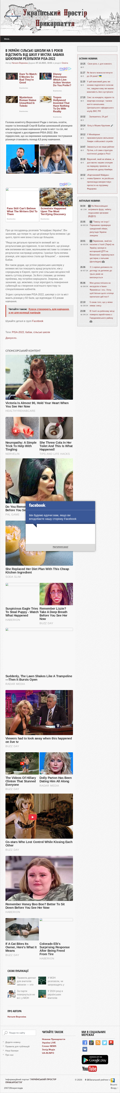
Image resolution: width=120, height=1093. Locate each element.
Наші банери (11, 1050)
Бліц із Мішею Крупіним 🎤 (100, 125)
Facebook (37, 321)
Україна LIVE (49, 1042)
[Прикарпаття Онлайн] (90, 1071)
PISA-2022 (18, 332)
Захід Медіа (48, 1049)
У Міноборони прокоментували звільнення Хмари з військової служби (100, 138)
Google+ (91, 1042)
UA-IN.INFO (48, 1053)
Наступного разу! (60, 547)
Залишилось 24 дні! (98, 116)
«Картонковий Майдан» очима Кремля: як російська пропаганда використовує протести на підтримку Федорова (100, 182)
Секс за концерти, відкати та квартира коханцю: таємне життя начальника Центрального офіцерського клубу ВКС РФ (100, 104)
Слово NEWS (49, 1046)
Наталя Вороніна (20, 63)
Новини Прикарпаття (53, 1039)
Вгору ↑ (114, 1088)
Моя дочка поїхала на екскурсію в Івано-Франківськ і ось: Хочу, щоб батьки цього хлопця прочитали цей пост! (102, 290)
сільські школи (41, 332)
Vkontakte (84, 1049)
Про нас (9, 1055)
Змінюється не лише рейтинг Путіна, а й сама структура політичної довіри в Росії (100, 150)
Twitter (104, 1042)
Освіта (65, 63)
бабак (28, 332)
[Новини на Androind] (95, 1063)
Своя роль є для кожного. (100, 64)
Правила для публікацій (17, 1046)
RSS (97, 1042)
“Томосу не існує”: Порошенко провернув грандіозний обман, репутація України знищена (100, 229)
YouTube (111, 1042)
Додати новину (12, 1042)
